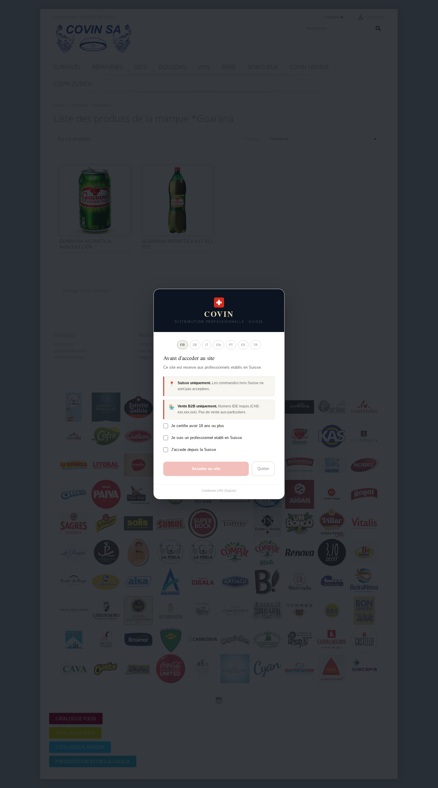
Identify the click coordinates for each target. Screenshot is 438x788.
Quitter (263, 468)
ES (243, 345)
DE (195, 345)
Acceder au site (206, 468)
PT (231, 345)
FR (182, 345)
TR (255, 345)
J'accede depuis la (193, 449)
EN (218, 345)
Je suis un (206, 437)
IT (206, 345)
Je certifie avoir (197, 426)
